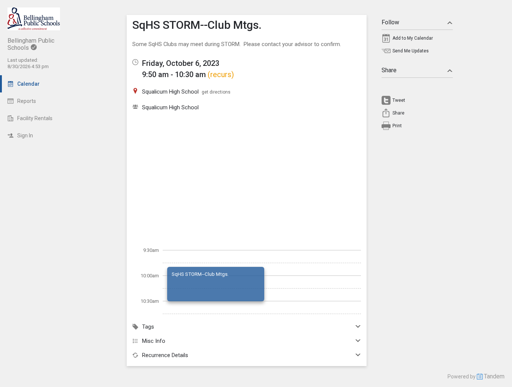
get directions (216, 92)
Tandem (494, 376)
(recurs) (221, 74)
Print (397, 125)
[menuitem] (417, 40)
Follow (390, 22)
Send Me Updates (410, 51)
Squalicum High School (170, 107)
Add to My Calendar (412, 38)
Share (389, 70)
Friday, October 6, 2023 (180, 63)
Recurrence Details (165, 355)
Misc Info (153, 341)
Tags (148, 326)
